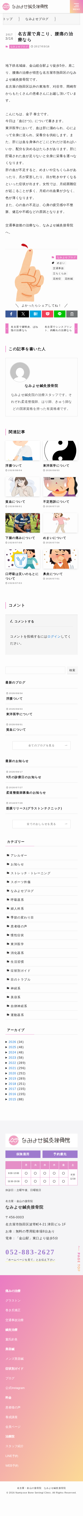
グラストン (13, 1300)
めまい (61, 263)
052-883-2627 (30, 1252)
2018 (12, 1083)
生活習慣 (17, 961)
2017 (12, 1088)
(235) (17, 1088)
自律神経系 (19, 1006)
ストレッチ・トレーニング (31, 873)
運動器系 (17, 1015)
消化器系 (17, 953)
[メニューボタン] (76, 6)
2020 (12, 1073)
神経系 (16, 988)
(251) (17, 1083)
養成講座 (11, 1417)
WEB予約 (11, 1465)
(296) (17, 1068)
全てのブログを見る (41, 745)
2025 (12, 1047)
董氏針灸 (11, 1339)
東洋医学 (17, 944)
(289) (17, 1063)
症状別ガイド (21, 970)
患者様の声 (19, 926)
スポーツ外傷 (21, 882)
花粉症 (57, 278)
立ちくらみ (60, 273)
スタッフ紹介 (14, 1446)
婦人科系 (17, 908)
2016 (12, 1094)
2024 (12, 1052)
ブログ (10, 1378)
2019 (12, 1078)
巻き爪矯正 (13, 1310)
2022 (12, 1063)
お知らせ (17, 864)
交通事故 (58, 268)
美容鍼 (10, 1349)
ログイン (54, 636)
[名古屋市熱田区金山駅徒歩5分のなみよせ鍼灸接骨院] (25, 6)
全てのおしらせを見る (41, 823)
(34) (16, 1042)
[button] (11, 314)
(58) (16, 1057)
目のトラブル (21, 979)
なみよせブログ (19, 46)
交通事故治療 (14, 1320)
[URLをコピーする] (72, 314)
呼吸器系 (17, 899)
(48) (16, 1047)
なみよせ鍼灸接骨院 (41, 386)
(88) (16, 1099)
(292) (17, 1073)
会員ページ (13, 1426)
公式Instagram (15, 1388)
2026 (12, 1042)
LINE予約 (11, 1456)
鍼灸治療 (11, 1329)
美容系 (16, 997)
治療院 (10, 1436)
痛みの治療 (13, 1290)
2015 (12, 1099)
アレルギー (19, 855)
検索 (72, 670)
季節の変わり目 (22, 917)
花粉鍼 (69, 278)
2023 (12, 1057)
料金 (8, 1397)
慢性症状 (17, 935)
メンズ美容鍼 (14, 1358)
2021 (12, 1068)
